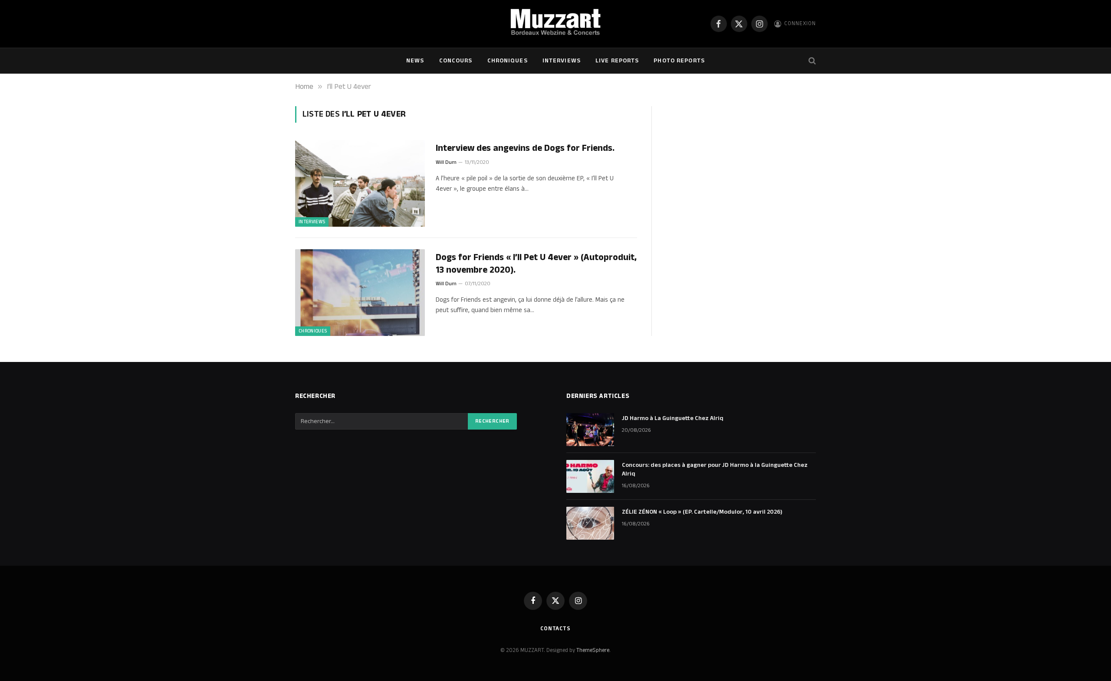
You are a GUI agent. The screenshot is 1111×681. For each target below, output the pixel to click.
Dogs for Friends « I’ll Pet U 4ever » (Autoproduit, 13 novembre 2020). (536, 263)
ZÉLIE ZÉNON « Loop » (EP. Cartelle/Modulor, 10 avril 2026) (702, 512)
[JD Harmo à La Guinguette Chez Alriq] (590, 429)
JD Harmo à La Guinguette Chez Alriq (672, 418)
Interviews (561, 60)
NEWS (415, 60)
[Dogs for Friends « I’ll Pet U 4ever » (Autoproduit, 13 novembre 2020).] (360, 292)
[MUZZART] (555, 24)
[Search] (811, 61)
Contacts (555, 628)
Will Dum (446, 162)
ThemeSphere (592, 650)
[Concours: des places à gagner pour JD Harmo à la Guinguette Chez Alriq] (590, 476)
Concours (456, 60)
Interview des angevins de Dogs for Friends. (525, 148)
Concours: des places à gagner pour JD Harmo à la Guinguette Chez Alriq (715, 469)
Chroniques (507, 60)
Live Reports (617, 60)
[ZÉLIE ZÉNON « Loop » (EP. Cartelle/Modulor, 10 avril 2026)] (590, 523)
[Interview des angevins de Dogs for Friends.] (360, 183)
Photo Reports (679, 60)
